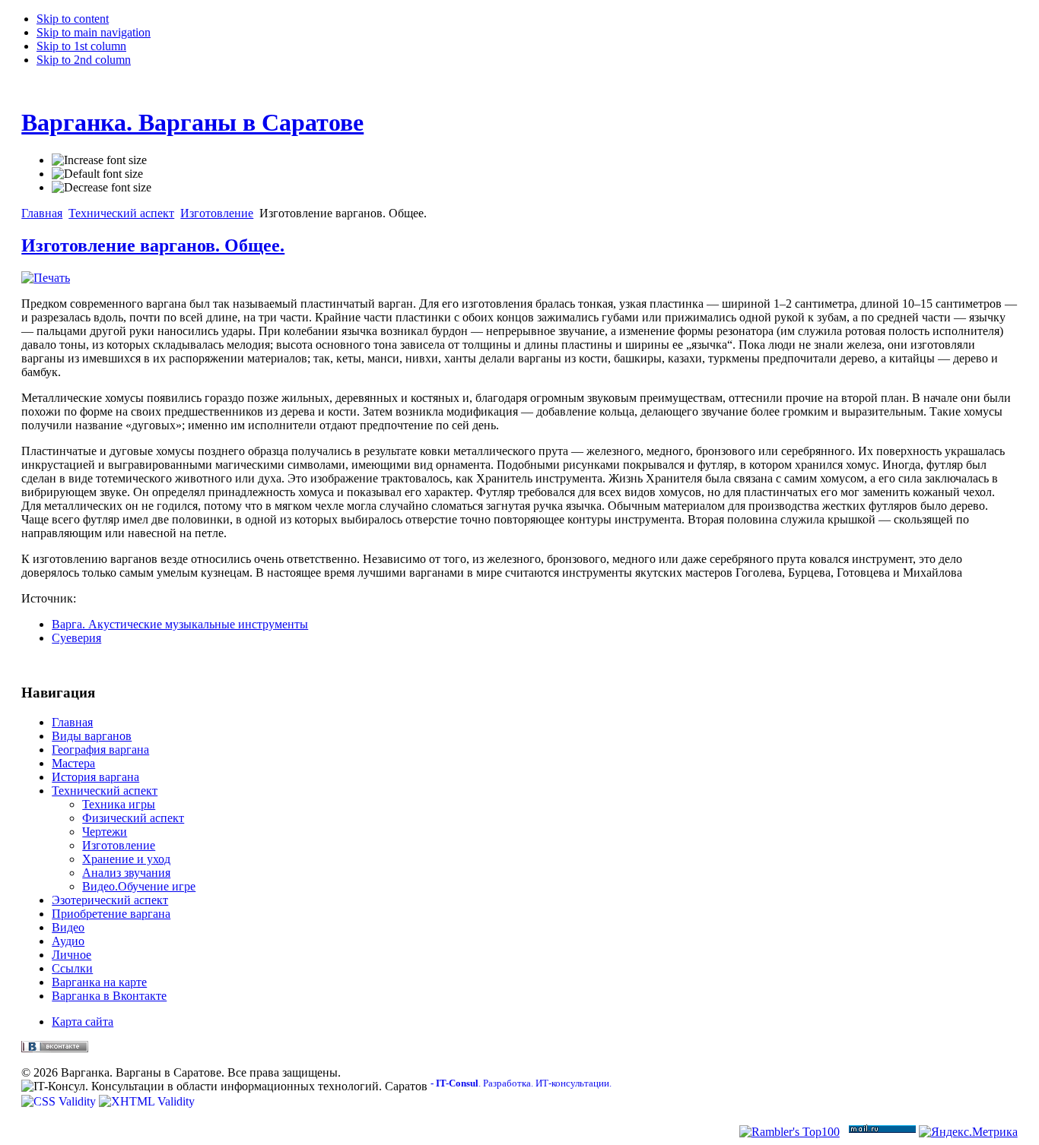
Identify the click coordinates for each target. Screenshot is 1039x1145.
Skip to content (73, 18)
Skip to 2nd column (84, 59)
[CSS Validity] (60, 1101)
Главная (41, 213)
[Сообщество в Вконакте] (54, 1048)
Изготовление (216, 213)
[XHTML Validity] (147, 1101)
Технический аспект (121, 213)
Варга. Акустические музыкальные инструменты (180, 624)
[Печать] (45, 277)
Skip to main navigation (94, 32)
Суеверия (76, 637)
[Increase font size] (99, 160)
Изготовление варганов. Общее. (152, 245)
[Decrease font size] (101, 188)
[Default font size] (97, 174)
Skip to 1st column (81, 46)
